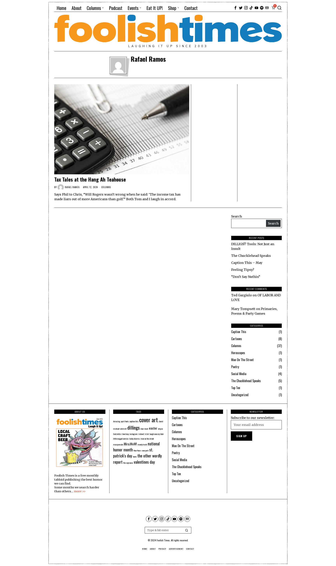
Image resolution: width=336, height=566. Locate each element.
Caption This (238, 331)
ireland (141, 433)
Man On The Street (242, 359)
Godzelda (117, 433)
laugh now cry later (157, 433)
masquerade (118, 444)
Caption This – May (246, 263)
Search (236, 216)
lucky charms (134, 438)
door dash (144, 428)
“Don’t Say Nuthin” (245, 277)
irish (147, 433)
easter (153, 428)
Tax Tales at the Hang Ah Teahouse (90, 179)
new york (145, 450)
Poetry (235, 366)
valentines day (144, 462)
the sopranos (128, 462)
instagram (134, 433)
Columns (106, 187)
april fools (125, 421)
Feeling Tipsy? (242, 270)
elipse (160, 428)
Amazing (116, 421)
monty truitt (142, 444)
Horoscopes (238, 352)
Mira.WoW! (130, 443)
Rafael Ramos (72, 187)
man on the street (147, 438)
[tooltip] (235, 7)
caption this (134, 421)
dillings (133, 427)
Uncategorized (239, 394)
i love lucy (125, 433)
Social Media (238, 373)
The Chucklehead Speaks (251, 256)
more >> (80, 491)
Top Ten (235, 387)
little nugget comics (121, 438)
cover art (148, 419)
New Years (137, 450)
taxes (135, 456)
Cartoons (236, 338)
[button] (186, 530)
